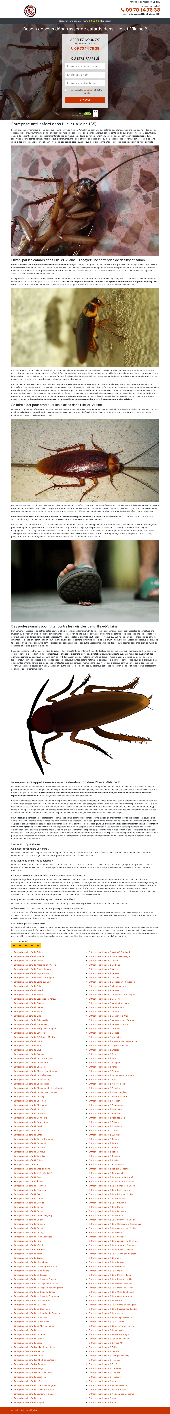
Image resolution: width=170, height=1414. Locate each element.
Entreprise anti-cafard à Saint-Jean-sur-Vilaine (111, 1249)
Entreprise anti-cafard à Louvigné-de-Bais (34, 1389)
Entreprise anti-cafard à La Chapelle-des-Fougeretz (38, 1287)
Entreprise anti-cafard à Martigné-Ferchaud (109, 952)
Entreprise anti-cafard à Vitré (102, 1402)
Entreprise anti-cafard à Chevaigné (30, 1105)
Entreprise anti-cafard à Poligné (104, 1122)
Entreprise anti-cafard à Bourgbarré (31, 1033)
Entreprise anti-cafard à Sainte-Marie (106, 1330)
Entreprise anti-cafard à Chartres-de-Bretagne (36, 1071)
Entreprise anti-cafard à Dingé (28, 1135)
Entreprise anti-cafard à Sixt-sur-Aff (106, 1343)
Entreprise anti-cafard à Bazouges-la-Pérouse (36, 999)
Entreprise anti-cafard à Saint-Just (105, 1258)
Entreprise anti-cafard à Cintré (28, 1109)
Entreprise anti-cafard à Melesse (104, 973)
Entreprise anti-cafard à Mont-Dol (104, 990)
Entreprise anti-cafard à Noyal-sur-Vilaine (108, 1045)
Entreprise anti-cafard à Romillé (104, 1160)
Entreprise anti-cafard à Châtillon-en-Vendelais (36, 1092)
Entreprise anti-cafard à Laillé (28, 1330)
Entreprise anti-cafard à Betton (28, 1011)
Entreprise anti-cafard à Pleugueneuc (106, 1105)
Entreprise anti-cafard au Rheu (28, 1355)
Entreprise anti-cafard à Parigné (104, 1071)
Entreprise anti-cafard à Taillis (103, 1347)
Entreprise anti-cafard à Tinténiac (104, 1360)
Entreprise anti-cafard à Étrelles (29, 1181)
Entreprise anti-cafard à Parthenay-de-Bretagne (111, 1075)
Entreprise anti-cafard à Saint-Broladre (107, 1198)
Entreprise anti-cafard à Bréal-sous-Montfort (35, 1037)
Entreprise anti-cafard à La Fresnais (31, 1304)
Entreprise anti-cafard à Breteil (28, 1045)
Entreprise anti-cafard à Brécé (28, 1041)
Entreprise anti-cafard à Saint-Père (105, 1300)
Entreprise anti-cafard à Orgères (104, 1050)
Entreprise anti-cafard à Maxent (103, 960)
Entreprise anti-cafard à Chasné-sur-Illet (33, 1075)
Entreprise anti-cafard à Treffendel (105, 1368)
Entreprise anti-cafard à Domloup (29, 1152)
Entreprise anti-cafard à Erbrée (28, 1164)
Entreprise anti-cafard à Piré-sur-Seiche (108, 1084)
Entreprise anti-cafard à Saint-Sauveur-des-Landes (113, 1309)
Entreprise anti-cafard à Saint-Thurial (106, 1321)
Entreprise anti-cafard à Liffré (28, 1381)
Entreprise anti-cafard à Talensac (104, 1351)
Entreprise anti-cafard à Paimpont (104, 1062)
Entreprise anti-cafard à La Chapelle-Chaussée (36, 1283)
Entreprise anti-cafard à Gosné (28, 1207)
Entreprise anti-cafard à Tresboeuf (105, 1377)
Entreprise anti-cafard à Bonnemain (30, 1024)
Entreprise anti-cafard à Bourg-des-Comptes (35, 1028)
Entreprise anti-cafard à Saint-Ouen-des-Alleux (111, 1296)
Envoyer (85, 99)
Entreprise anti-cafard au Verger (29, 1368)
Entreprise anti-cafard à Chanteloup (31, 1062)
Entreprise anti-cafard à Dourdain (29, 1156)
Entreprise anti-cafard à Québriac (104, 1130)
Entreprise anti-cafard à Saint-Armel (106, 1173)
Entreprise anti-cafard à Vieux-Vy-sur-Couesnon (112, 1394)
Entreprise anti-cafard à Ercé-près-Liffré (33, 1173)
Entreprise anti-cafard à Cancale (29, 1054)
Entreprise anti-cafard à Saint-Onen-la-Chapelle (111, 1292)
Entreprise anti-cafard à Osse (102, 1054)
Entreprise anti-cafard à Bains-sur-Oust (32, 982)
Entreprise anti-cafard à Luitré (28, 1398)
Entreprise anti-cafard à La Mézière (30, 1317)
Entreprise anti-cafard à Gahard (29, 1198)
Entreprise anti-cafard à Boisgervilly (31, 1020)
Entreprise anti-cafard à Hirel (27, 1241)
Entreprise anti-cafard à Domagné (30, 1143)
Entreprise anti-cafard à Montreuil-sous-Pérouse (112, 1020)
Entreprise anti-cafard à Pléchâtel (104, 1088)
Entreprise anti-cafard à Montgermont (106, 1007)
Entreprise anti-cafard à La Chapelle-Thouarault (36, 1296)
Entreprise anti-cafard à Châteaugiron (32, 1084)
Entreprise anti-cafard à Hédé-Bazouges (33, 1236)
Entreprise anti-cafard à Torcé (103, 1364)
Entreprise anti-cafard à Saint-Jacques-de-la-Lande (113, 1241)
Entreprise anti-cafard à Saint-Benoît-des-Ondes (112, 1185)
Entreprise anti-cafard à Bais (27, 986)
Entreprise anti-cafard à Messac (104, 977)
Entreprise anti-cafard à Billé (27, 1016)
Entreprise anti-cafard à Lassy (28, 1343)
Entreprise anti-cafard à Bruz (27, 1050)
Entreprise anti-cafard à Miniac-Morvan (107, 986)
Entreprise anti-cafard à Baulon (28, 994)
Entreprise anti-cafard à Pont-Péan (105, 1126)
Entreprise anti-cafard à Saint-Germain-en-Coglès (112, 1228)
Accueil (14, 1410)
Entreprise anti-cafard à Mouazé (104, 1033)
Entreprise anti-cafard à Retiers (103, 1152)
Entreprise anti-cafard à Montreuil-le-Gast (108, 1016)
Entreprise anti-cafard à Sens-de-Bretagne (109, 1334)
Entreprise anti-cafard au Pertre (29, 1351)
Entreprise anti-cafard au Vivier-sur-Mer (33, 1372)
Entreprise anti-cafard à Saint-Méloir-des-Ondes (112, 1287)
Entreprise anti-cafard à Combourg (30, 1118)
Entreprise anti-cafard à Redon (103, 1143)
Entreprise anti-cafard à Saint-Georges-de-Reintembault (115, 1224)
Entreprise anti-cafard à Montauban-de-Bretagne (112, 994)
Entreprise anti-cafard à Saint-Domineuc (108, 1211)
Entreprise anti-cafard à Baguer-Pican (32, 973)
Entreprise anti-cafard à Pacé (102, 1058)
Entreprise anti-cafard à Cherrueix (30, 1101)
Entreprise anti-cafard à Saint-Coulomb (107, 1202)
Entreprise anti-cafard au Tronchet (30, 1364)
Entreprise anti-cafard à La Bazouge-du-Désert (36, 1266)
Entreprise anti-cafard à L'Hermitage (31, 1262)
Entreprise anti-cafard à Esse (27, 1177)
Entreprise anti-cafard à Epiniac (29, 1160)
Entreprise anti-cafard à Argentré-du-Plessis (35, 965)
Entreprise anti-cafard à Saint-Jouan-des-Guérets (112, 1253)
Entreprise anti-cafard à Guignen (29, 1224)
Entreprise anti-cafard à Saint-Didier (106, 1207)
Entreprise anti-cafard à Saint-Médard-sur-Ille (110, 1279)
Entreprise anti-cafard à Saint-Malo (105, 1270)
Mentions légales (29, 1410)
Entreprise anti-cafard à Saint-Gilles (106, 1232)
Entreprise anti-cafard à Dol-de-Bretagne (33, 1139)
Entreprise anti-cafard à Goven (28, 1211)
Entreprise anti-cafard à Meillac (103, 969)
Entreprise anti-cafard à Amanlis (29, 956)
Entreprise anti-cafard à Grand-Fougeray (33, 1215)
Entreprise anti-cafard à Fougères (30, 1190)
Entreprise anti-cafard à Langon (29, 1338)
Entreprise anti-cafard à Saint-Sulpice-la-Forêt (111, 1317)
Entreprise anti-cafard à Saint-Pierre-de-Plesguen (112, 1304)
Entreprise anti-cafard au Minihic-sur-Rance (34, 1347)
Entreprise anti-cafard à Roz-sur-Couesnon (109, 1168)
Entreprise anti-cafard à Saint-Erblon (106, 1215)
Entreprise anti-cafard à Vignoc (103, 1398)
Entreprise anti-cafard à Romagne (104, 1156)
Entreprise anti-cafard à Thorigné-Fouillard (109, 1355)
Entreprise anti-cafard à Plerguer (104, 1101)
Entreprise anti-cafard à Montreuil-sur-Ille (108, 1024)
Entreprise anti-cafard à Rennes (104, 1147)
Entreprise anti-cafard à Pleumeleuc (106, 1109)
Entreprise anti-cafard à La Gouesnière (32, 1309)
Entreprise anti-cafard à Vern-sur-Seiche (108, 1385)
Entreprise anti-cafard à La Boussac (30, 1275)
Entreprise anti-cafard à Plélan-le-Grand (108, 1096)
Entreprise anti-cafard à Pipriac (103, 1079)
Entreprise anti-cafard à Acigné (28, 952)
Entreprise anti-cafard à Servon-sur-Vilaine (109, 1338)
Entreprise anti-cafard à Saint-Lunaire (106, 1262)
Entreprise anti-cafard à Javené (29, 1258)
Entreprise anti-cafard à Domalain (30, 1147)
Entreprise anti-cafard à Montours (105, 1011)
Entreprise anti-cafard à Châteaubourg (32, 1079)
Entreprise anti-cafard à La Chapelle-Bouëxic (35, 1279)
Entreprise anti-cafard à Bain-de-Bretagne (34, 977)
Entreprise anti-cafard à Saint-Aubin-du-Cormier (112, 1181)
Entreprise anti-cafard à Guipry (28, 1232)
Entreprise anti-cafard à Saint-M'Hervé (107, 1266)
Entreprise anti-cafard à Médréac (104, 965)
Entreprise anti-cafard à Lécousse (30, 1377)
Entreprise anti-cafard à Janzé (28, 1253)
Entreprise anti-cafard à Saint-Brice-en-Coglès (111, 1194)
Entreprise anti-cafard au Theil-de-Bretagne (35, 1360)
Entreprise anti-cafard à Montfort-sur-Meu (109, 1003)
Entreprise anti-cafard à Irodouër (29, 1249)
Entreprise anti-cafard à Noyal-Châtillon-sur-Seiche (113, 1041)
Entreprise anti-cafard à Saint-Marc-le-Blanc (110, 1275)
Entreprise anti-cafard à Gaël (27, 1194)
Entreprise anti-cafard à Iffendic (29, 1245)
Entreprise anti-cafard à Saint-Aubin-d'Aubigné (111, 1177)
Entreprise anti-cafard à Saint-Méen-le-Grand (110, 1283)
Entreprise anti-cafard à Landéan (29, 1334)
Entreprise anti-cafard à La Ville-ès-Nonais (34, 1326)
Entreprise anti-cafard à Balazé (28, 990)
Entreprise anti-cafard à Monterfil (104, 999)
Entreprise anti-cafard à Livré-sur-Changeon (35, 1385)
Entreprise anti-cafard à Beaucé (29, 1003)
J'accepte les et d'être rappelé (86, 91)
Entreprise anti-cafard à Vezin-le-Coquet (108, 1389)
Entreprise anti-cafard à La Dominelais (32, 1300)
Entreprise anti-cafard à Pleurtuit (104, 1113)
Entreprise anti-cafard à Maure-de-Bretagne (109, 956)
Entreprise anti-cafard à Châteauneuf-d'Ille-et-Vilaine (39, 1088)
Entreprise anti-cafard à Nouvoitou (105, 1037)
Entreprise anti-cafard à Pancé (103, 1067)
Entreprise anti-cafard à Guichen (29, 1219)
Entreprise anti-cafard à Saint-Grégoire (107, 1236)
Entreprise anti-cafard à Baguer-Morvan (32, 969)
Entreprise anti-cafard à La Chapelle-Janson (35, 1292)
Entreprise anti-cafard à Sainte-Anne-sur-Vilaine (111, 1326)
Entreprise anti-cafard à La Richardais (31, 1321)
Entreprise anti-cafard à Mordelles (105, 1028)
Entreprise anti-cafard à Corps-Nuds (31, 1122)
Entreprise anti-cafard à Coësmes (30, 1113)
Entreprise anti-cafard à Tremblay (104, 1372)
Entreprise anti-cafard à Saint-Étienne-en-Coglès (112, 1219)
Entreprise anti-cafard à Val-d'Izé (104, 1381)
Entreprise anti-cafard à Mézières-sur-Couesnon (112, 982)
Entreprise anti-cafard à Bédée (28, 1007)
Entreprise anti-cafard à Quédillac (104, 1135)
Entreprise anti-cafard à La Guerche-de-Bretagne (37, 1313)
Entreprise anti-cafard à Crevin (28, 1126)
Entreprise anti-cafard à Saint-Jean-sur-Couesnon (112, 1245)
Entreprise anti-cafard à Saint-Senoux (106, 1313)
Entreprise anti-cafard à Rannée (104, 1139)
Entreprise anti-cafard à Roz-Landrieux (107, 1164)
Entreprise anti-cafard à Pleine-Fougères (108, 1092)
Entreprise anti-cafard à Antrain (29, 960)
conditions (89, 90)
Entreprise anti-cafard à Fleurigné (30, 1185)
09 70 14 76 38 (142, 10)
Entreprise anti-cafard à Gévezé (29, 1202)
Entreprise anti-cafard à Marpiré (29, 1402)
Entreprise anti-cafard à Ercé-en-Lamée (33, 1168)
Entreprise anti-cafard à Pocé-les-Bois (107, 1118)
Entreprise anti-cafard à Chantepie (30, 1067)
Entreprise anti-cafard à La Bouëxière (31, 1270)
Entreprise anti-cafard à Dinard (28, 1130)
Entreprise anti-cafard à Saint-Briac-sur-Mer (110, 1190)
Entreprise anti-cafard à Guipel (28, 1228)
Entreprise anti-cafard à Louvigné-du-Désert (35, 1394)
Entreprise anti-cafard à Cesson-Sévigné (33, 1058)
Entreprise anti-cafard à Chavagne (30, 1096)
